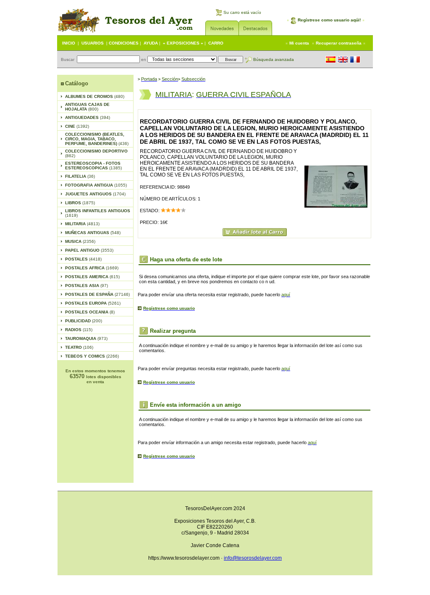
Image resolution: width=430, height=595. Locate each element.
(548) (93, 232)
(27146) (97, 294)
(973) (86, 338)
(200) (83, 321)
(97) (86, 285)
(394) (87, 117)
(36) (80, 176)
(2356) (80, 241)
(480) (94, 96)
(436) (96, 139)
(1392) (77, 126)
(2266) (92, 356)
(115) (78, 329)
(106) (79, 347)
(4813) (82, 223)
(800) (87, 106)
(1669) (91, 268)
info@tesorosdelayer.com (253, 558)
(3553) (89, 250)
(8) (90, 312)
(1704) (95, 194)
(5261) (93, 303)
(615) (92, 276)
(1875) (80, 202)
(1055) (96, 185)
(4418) (83, 259)
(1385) (93, 165)
